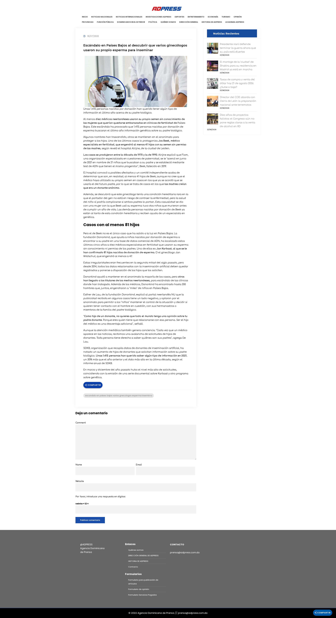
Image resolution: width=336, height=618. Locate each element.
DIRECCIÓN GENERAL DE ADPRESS (143, 555)
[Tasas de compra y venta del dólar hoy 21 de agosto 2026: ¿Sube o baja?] (212, 83)
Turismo (226, 16)
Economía (213, 16)
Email (139, 465)
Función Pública (105, 22)
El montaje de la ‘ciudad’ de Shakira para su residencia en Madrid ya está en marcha (238, 66)
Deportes (179, 16)
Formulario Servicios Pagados (142, 594)
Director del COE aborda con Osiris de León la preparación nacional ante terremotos (238, 101)
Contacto (133, 566)
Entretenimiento (196, 16)
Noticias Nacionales (101, 16)
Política (152, 22)
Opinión (238, 16)
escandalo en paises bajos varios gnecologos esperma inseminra (118, 395)
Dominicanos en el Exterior (131, 22)
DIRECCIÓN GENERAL (188, 22)
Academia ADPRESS (234, 22)
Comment (80, 423)
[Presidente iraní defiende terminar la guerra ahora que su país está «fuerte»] (212, 48)
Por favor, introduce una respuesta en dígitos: (100, 496)
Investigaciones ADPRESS (158, 16)
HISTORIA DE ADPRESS (212, 22)
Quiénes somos (168, 22)
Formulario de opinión (138, 589)
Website (79, 481)
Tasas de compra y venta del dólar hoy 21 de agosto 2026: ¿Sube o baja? (237, 83)
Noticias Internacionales (129, 16)
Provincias (87, 22)
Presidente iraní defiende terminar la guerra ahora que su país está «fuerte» (238, 48)
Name (78, 465)
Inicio (85, 16)
